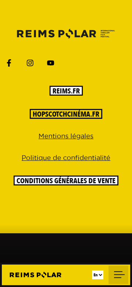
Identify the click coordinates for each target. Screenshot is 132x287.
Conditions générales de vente (65, 181)
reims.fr (66, 91)
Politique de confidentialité (66, 157)
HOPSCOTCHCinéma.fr (66, 114)
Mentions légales (66, 135)
